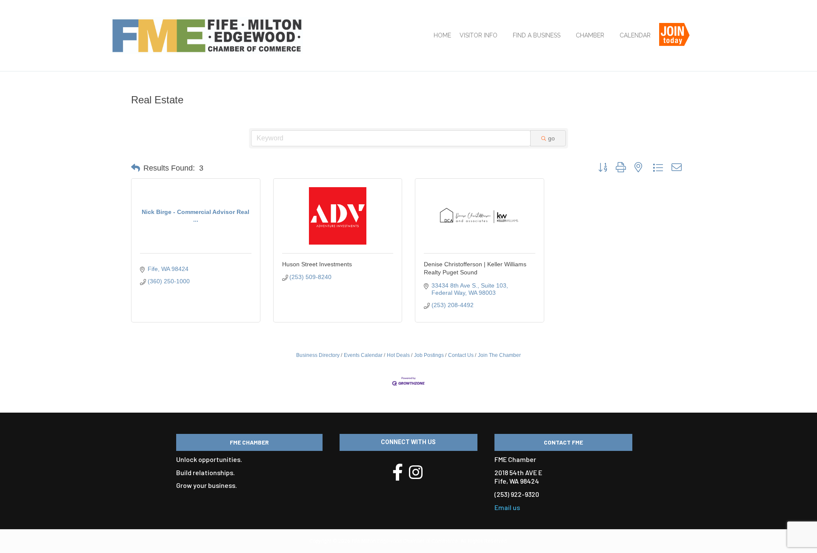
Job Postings (429, 355)
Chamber (590, 35)
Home (442, 35)
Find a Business (536, 35)
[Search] (700, 38)
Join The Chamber (499, 355)
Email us (507, 507)
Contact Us (461, 355)
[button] (135, 168)
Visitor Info (478, 35)
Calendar (635, 35)
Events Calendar (363, 355)
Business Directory (318, 355)
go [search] (551, 138)
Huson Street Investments (317, 264)
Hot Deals (398, 355)
